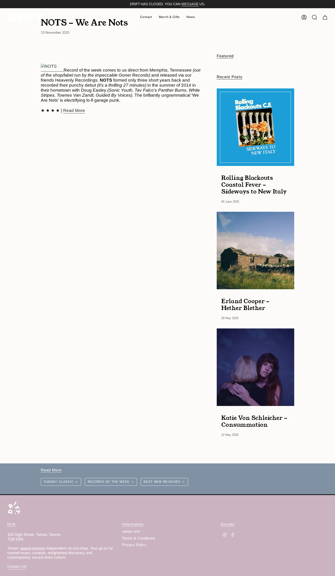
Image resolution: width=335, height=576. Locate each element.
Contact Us (16, 566)
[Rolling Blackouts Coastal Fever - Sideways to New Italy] (255, 127)
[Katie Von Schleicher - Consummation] (255, 367)
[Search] (314, 17)
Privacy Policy (134, 545)
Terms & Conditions (138, 538)
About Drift (131, 531)
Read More (74, 110)
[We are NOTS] (52, 65)
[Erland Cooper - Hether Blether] (255, 250)
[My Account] (304, 17)
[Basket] (325, 17)
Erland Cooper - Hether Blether (245, 304)
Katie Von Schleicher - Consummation (254, 421)
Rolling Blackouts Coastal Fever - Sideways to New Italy (254, 184)
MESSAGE (189, 4)
